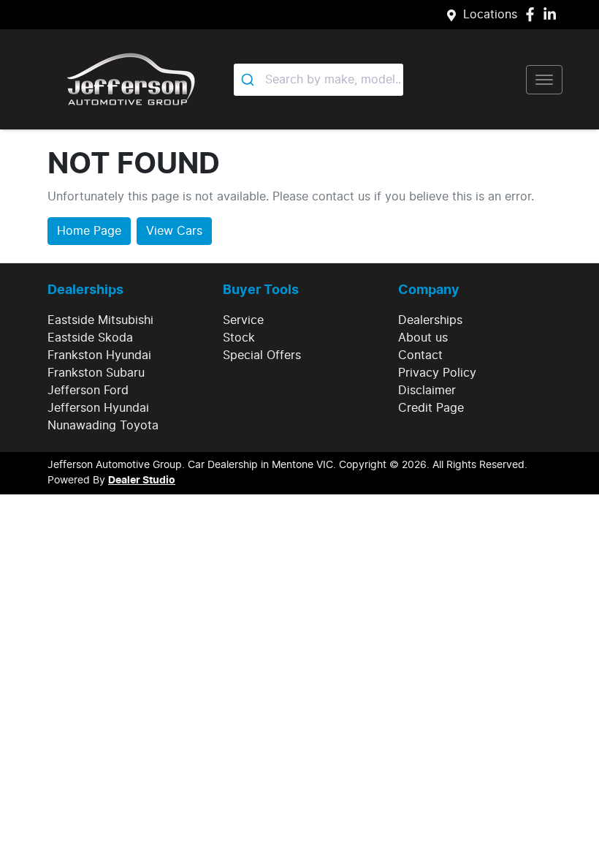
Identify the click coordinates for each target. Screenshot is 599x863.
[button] (544, 79)
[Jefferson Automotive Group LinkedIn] (552, 14)
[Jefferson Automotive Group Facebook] (533, 14)
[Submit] (249, 80)
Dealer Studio (141, 480)
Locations (490, 14)
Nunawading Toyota (103, 426)
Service (243, 320)
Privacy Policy (437, 373)
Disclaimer (427, 390)
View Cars (174, 231)
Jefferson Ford (88, 390)
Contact (420, 355)
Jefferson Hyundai (98, 408)
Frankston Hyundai (99, 355)
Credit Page (431, 408)
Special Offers (262, 355)
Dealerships (430, 320)
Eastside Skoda (90, 338)
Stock (239, 338)
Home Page (89, 231)
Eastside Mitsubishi (100, 320)
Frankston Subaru (96, 373)
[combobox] (318, 80)
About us (423, 338)
